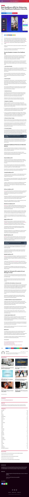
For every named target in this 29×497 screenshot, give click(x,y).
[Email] (2, 44)
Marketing (2, 432)
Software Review (3, 439)
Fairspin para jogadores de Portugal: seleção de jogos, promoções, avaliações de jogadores (12, 453)
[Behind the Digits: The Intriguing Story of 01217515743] (21, 385)
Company (2, 415)
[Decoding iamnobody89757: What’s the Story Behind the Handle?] (21, 373)
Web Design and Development (4, 448)
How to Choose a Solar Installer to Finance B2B (20, 368)
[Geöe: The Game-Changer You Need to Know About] (7, 385)
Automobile (2, 410)
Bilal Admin (7, 351)
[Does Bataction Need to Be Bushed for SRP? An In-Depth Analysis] (7, 362)
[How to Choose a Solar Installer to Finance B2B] (21, 362)
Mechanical (2, 433)
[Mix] (12, 35)
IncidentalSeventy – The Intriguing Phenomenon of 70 (7, 380)
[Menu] (2, 1)
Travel (2, 444)
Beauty (2, 411)
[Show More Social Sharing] (18, 13)
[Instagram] (4, 484)
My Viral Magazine (14, 1)
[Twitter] (2, 38)
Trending (2, 445)
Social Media (2, 438)
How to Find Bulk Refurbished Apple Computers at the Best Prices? (13, 341)
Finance (2, 421)
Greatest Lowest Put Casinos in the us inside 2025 (7, 454)
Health (2, 427)
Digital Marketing (3, 416)
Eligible (5, 221)
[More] (15, 35)
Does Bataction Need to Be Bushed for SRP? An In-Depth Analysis (7, 368)
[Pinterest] (2, 42)
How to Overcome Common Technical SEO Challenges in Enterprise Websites (10, 459)
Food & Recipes (3, 422)
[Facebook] (2, 36)
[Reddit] (7, 35)
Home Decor (2, 428)
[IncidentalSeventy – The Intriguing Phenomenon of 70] (7, 373)
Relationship (2, 437)
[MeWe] (11, 35)
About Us (9, 492)
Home (2, 3)
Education (2, 417)
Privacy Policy (14, 492)
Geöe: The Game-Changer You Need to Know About (7, 391)
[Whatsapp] (13, 35)
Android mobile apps (15, 261)
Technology (3, 5)
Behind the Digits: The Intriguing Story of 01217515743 (21, 391)
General (2, 426)
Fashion (2, 420)
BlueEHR (5, 236)
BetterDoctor (6, 205)
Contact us (19, 492)
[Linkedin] (8, 35)
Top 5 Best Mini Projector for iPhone (9, 342)
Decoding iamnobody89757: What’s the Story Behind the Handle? (21, 380)
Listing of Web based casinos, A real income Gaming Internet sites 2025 (9, 456)
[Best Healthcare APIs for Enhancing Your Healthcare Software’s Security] (14, 23)
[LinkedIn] (2, 40)
